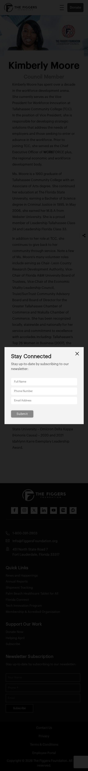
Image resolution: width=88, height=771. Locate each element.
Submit (22, 414)
